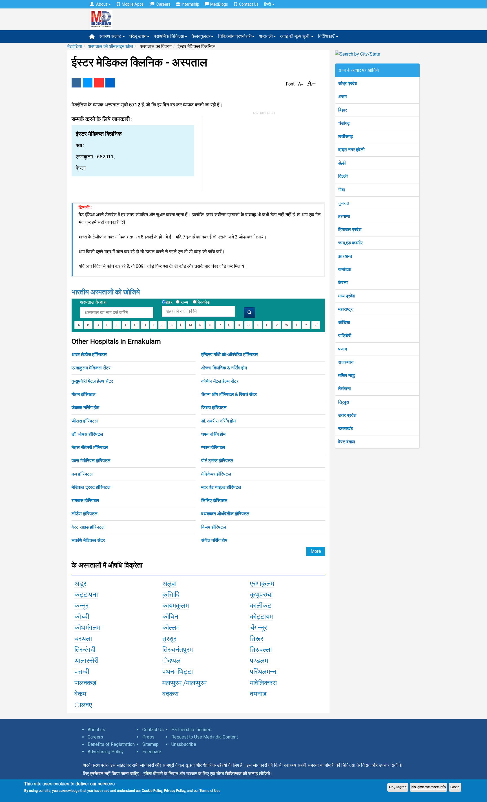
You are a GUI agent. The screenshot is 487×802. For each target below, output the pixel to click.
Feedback (152, 751)
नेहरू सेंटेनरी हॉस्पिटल (90, 447)
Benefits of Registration (111, 744)
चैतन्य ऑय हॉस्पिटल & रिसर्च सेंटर (229, 394)
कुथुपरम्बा (261, 595)
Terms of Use (210, 791)
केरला (343, 282)
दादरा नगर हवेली (351, 149)
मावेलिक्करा (263, 683)
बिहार (342, 110)
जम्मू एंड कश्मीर (350, 243)
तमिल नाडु (346, 375)
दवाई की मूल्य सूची (295, 36)
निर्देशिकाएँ (326, 36)
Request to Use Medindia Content (204, 737)
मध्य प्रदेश (346, 296)
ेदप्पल (171, 661)
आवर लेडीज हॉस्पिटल (89, 354)
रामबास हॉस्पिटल (85, 500)
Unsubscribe (183, 744)
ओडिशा (344, 322)
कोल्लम (171, 628)
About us (96, 729)
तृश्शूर (169, 639)
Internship (190, 4)
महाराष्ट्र (345, 309)
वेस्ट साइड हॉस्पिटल (88, 527)
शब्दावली (266, 36)
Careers (163, 4)
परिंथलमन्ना (264, 672)
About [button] (101, 4)
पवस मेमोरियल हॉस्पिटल (91, 460)
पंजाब (342, 349)
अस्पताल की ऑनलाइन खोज (110, 46)
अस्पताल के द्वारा (93, 302)
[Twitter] (87, 82)
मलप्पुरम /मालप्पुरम (184, 683)
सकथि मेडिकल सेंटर (88, 540)
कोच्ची (81, 617)
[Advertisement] (245, 151)
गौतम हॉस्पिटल (84, 394)
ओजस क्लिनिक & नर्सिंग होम (224, 368)
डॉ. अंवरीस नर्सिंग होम (218, 421)
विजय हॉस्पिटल (213, 527)
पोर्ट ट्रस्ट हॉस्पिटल (217, 460)
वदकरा (170, 694)
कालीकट (260, 606)
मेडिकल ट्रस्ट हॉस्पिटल (91, 487)
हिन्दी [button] (268, 4)
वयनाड (258, 694)
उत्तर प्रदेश (347, 415)
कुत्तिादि (171, 595)
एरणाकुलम (262, 584)
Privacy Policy (174, 791)
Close (455, 787)
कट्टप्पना (86, 595)
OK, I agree (398, 787)
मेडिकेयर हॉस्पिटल (216, 474)
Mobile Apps (133, 4)
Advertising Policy (106, 751)
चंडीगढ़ (344, 123)
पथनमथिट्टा (177, 672)
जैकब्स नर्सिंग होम (85, 407)
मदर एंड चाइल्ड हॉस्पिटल (221, 487)
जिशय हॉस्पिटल (214, 407)
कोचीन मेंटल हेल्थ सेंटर (219, 381)
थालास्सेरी (86, 661)
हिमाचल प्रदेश (349, 229)
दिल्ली (343, 176)
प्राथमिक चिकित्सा (169, 36)
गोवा (341, 189)
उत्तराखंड (345, 428)
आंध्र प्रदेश (347, 83)
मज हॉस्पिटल (82, 474)
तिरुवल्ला (261, 650)
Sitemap (150, 744)
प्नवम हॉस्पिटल (213, 447)
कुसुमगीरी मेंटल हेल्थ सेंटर (92, 381)
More (316, 551)
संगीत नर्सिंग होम (214, 540)
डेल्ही (342, 163)
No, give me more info (428, 787)
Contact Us (248, 4)
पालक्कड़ (85, 683)
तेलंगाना (344, 388)
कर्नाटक (344, 269)
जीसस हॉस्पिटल (85, 421)
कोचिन (170, 617)
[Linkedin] (110, 82)
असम (342, 96)
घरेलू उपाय (138, 36)
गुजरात (343, 203)
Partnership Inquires (191, 729)
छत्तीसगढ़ (345, 136)
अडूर (80, 584)
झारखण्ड (345, 256)
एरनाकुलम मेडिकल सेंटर (91, 368)
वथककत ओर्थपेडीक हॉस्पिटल (225, 513)
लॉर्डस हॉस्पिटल (85, 513)
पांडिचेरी (344, 335)
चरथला (83, 639)
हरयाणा (344, 216)
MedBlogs (219, 4)
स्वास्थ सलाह (110, 36)
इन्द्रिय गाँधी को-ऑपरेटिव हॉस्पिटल (229, 354)
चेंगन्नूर (258, 628)
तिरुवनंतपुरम (177, 650)
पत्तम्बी (81, 672)
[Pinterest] (99, 82)
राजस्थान (345, 362)
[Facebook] (76, 82)
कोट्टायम (261, 617)
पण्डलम (259, 661)
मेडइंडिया (74, 46)
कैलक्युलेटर (201, 36)
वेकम (80, 694)
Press (148, 737)
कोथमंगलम (87, 628)
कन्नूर (81, 606)
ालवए (83, 705)
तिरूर (256, 639)
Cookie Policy (152, 791)
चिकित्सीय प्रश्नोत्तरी (235, 36)
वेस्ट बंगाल (346, 441)
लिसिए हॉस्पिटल (214, 500)
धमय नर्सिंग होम (213, 434)
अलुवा (169, 584)
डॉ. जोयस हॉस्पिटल (87, 434)
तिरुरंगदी (84, 650)
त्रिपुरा (343, 402)
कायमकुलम (175, 606)
